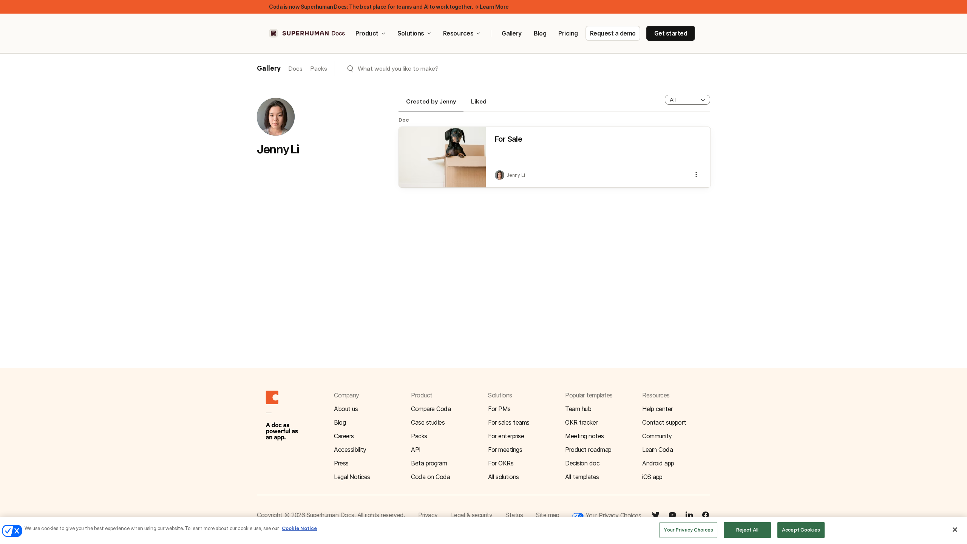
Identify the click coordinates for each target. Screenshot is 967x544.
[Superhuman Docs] (307, 33)
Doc (404, 120)
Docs (295, 68)
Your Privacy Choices (612, 515)
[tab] (431, 104)
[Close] (955, 529)
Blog (540, 33)
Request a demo (613, 33)
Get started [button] (670, 33)
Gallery (512, 33)
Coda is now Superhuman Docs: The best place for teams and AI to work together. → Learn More (389, 6)
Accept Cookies (801, 530)
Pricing (568, 33)
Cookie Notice (299, 528)
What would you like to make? (398, 68)
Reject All (747, 530)
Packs (318, 68)
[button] (687, 100)
